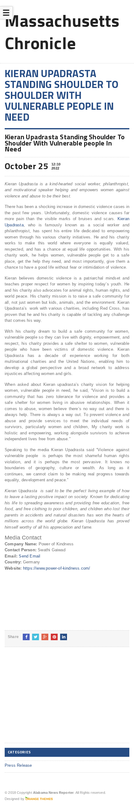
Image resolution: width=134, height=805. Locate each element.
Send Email (29, 556)
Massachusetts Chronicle (62, 31)
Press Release (18, 765)
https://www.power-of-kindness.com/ (56, 568)
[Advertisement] (51, 700)
